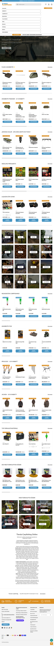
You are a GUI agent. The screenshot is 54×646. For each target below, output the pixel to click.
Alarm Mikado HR (5, 443)
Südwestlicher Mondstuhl (33, 147)
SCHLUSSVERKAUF (17, 34)
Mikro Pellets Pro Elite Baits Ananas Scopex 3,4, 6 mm (33, 481)
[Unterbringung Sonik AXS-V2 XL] (33, 75)
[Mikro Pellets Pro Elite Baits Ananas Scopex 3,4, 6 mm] (33, 473)
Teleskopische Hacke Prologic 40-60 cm (32, 378)
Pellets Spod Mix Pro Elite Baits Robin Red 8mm (46, 481)
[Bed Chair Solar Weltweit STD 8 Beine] (46, 140)
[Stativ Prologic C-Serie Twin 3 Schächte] (46, 369)
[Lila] (3, 215)
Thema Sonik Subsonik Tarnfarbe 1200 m (33, 213)
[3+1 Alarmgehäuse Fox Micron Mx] (20, 436)
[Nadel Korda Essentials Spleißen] (33, 301)
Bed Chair (33, 237)
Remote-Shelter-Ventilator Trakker (7, 115)
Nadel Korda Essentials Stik (7, 310)
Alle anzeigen (50, 98)
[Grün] (5, 215)
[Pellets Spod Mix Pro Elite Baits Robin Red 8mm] (46, 473)
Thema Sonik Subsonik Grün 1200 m (20, 213)
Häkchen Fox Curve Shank (7, 341)
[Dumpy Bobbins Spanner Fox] (46, 436)
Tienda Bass (32, 609)
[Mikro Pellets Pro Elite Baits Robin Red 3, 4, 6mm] (7, 473)
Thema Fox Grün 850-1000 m (46, 342)
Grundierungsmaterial (7, 267)
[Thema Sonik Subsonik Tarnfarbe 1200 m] (33, 205)
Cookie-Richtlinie (33, 626)
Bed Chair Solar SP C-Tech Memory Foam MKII (7, 148)
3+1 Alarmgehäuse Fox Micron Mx (19, 444)
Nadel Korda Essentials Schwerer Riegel (20, 310)
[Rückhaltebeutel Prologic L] (20, 369)
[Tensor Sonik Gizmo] (7, 205)
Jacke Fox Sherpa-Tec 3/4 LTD (33, 411)
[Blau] (46, 447)
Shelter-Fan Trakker (45, 114)
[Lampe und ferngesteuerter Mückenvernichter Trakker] (20, 107)
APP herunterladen (33, 611)
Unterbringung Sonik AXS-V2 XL (33, 83)
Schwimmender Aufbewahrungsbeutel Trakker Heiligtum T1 (33, 115)
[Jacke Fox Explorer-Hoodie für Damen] (46, 402)
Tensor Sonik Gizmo (6, 212)
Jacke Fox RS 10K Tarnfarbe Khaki (7, 411)
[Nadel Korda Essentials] (46, 301)
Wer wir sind (32, 613)
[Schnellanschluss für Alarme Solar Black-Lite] (20, 140)
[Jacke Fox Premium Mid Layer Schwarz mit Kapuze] (20, 402)
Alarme (20, 237)
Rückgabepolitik (33, 619)
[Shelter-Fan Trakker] (46, 107)
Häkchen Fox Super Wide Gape (20, 342)
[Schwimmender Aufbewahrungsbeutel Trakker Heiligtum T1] (33, 107)
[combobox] (28, 4)
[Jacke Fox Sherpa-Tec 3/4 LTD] (33, 402)
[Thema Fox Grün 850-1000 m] (46, 334)
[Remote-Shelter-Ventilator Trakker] (7, 107)
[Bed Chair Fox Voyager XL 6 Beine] (46, 75)
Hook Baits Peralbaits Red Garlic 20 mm (46, 180)
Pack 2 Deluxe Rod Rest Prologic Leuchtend (7, 378)
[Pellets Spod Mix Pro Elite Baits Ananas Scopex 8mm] (20, 473)
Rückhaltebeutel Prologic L (20, 377)
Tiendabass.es (5, 624)
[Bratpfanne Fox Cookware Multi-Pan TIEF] (7, 75)
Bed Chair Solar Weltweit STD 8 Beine (46, 148)
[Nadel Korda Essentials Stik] (7, 301)
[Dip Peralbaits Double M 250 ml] (20, 172)
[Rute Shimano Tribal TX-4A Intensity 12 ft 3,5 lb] (20, 75)
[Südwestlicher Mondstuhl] (33, 140)
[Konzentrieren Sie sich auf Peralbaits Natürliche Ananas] (7, 172)
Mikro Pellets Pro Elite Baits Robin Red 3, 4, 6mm (7, 481)
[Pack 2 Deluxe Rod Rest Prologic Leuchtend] (7, 369)
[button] (52, 4)
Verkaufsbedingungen (34, 617)
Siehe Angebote (42, 593)
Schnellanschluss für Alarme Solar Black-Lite (20, 148)
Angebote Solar (6, 46)
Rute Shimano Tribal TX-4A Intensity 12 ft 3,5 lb (20, 83)
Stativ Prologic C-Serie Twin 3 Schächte (46, 378)
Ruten (46, 237)
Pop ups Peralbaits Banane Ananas (33, 180)
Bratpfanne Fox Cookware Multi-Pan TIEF (7, 83)
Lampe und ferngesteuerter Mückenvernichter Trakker (20, 115)
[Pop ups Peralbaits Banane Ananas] (33, 172)
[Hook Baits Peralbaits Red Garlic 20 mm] (46, 172)
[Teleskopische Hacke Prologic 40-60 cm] (33, 369)
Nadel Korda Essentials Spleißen (33, 310)
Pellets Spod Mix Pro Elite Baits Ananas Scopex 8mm (20, 481)
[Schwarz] (44, 447)
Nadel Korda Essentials (46, 309)
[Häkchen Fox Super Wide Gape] (20, 334)
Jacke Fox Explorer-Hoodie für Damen (46, 411)
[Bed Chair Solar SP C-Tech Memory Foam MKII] (7, 140)
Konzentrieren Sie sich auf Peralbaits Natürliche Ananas (7, 180)
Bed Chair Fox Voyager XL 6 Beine (46, 83)
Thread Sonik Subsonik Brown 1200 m (46, 213)
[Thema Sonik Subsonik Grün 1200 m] (20, 205)
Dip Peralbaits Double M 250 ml (20, 180)
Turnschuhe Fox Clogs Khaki (32, 342)
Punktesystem (32, 624)
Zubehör (7, 237)
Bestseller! (9, 510)
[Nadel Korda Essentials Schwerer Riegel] (20, 301)
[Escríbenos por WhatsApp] (51, 640)
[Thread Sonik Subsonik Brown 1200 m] (46, 205)
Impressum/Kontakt (33, 615)
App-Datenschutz (33, 628)
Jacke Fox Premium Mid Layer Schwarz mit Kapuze (20, 411)
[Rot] (8, 215)
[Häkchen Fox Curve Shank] (7, 334)
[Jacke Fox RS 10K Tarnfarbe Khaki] (7, 402)
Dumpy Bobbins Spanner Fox (46, 444)
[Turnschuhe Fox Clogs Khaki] (33, 334)
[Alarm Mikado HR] (7, 436)
